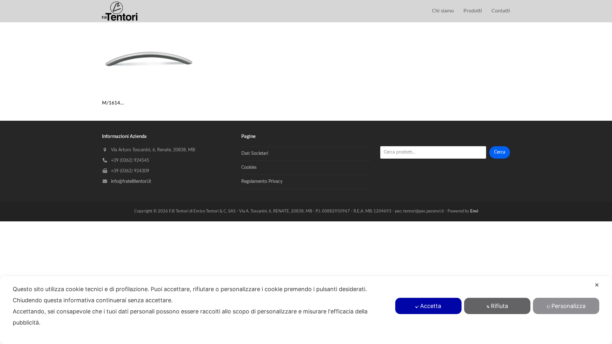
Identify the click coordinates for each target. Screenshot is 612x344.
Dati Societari (254, 153)
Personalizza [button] (568, 306)
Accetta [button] (430, 306)
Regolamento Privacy (261, 181)
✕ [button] (596, 285)
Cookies (249, 167)
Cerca (499, 152)
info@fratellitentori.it (131, 181)
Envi (474, 211)
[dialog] (306, 310)
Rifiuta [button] (499, 306)
